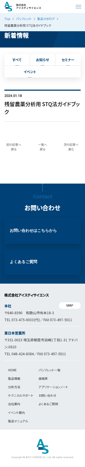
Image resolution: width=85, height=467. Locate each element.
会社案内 (14, 404)
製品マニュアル (18, 421)
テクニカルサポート (20, 395)
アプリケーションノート (53, 387)
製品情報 (14, 378)
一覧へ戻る (42, 146)
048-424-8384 (23, 353)
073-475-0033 (23, 319)
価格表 (43, 378)
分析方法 (14, 387)
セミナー (67, 59)
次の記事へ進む (71, 146)
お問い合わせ (47, 395)
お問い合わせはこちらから (33, 230)
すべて (17, 59)
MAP (69, 305)
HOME (12, 370)
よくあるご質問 (23, 262)
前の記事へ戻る (13, 146)
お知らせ (42, 59)
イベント (30, 71)
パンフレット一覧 (49, 370)
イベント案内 (16, 412)
